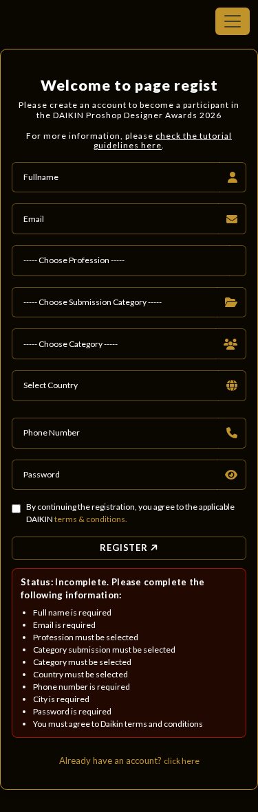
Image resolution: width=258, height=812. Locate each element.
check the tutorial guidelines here (163, 140)
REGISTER (125, 547)
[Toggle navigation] (232, 21)
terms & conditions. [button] (90, 519)
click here (182, 761)
